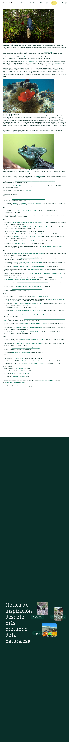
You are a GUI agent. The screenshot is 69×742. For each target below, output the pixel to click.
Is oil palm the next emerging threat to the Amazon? (34, 323)
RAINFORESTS (29, 171)
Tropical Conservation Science (30, 61)
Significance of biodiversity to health (29, 258)
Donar (53, 3)
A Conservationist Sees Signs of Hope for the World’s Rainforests (28, 199)
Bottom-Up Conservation (37, 233)
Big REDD (14, 307)
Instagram (16, 382)
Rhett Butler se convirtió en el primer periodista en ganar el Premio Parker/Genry (35, 181)
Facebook (6, 382)
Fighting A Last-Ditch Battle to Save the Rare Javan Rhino (26, 215)
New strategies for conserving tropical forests (33, 339)
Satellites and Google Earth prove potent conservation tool (27, 327)
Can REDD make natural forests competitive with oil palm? (33, 282)
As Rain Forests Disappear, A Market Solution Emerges (26, 348)
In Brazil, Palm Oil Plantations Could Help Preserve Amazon (27, 236)
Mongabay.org (48, 52)
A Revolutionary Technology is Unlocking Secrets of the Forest (28, 222)
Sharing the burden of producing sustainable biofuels (28, 286)
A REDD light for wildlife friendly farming (37, 269)
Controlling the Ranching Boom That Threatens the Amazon (27, 303)
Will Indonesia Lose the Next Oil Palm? (21, 243)
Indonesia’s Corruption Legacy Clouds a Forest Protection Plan (28, 253)
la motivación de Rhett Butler (15, 186)
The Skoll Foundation (18, 368)
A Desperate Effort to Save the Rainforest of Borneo (25, 210)
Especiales (35, 3)
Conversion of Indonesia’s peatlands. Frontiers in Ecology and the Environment (42, 314)
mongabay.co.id (39, 176)
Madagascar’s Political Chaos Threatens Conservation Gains (27, 289)
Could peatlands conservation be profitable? (31, 360)
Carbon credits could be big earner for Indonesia (32, 363)
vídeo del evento (27, 190)
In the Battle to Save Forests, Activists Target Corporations (27, 262)
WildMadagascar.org (29, 57)
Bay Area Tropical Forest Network (20, 373)
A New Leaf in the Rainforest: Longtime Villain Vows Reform (27, 203)
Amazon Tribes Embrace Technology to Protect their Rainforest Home (30, 266)
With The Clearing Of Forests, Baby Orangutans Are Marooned (28, 310)
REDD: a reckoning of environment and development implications (45, 273)
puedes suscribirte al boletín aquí (46, 380)
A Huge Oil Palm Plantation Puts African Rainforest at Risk (33, 227)
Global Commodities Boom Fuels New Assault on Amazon (26, 343)
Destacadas (17, 3)
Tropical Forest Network (52, 63)
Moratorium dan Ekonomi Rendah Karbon (28, 240)
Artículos (42, 3)
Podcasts (28, 3)
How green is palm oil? (18, 358)
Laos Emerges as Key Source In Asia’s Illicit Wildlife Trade (26, 332)
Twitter (11, 382)
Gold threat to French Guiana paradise (21, 352)
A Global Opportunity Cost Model (39, 296)
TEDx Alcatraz (25, 370)
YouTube (22, 382)
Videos (23, 3)
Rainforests (15, 231)
